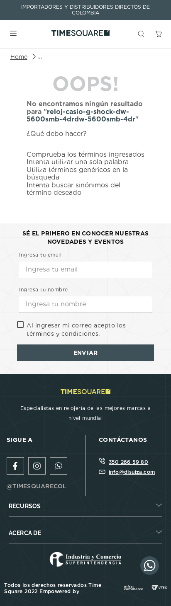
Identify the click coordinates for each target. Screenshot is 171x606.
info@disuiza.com (132, 472)
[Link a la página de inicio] (19, 57)
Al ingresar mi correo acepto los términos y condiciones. (76, 329)
